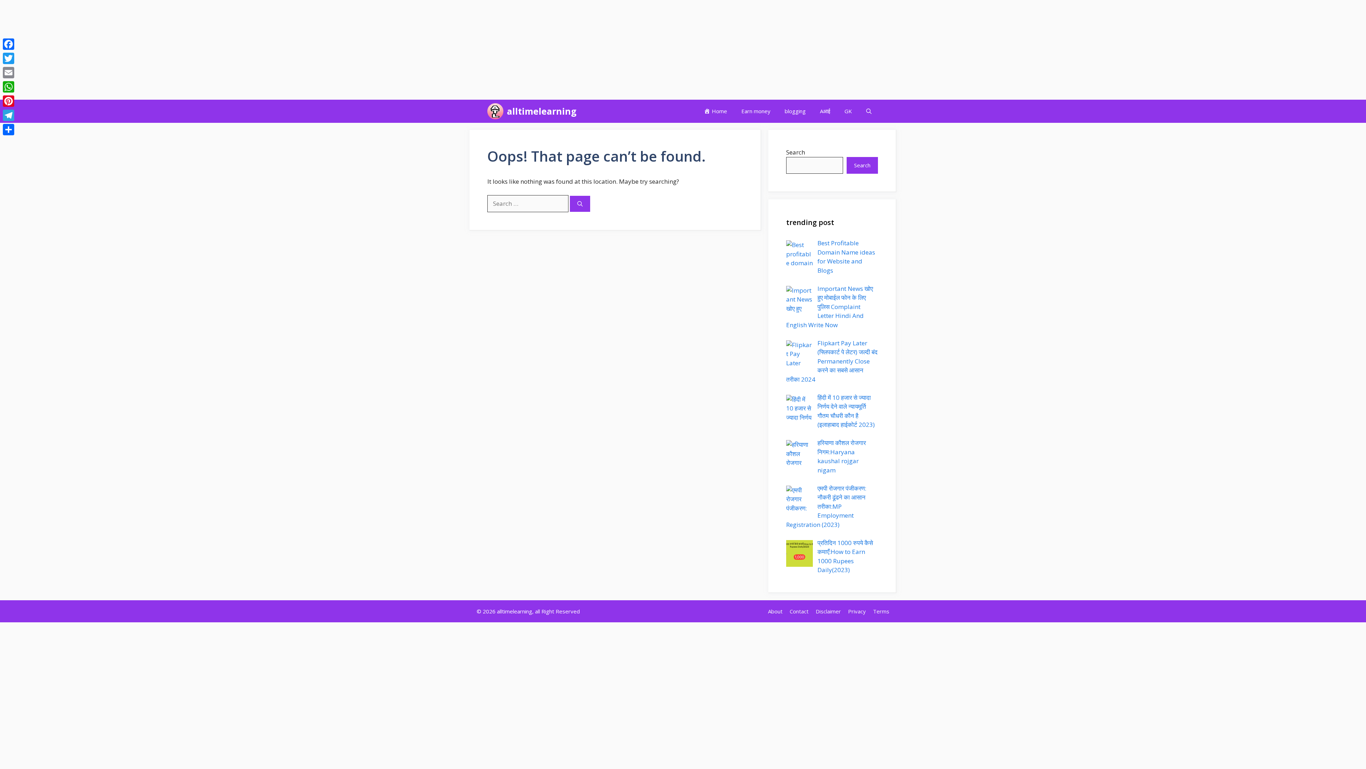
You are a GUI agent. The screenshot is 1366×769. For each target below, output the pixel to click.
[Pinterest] (8, 101)
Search (795, 152)
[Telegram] (8, 115)
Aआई (825, 111)
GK (848, 111)
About (775, 611)
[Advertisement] (213, 50)
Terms (881, 611)
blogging (795, 111)
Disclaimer (828, 611)
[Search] (580, 204)
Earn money (756, 111)
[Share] (8, 129)
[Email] (8, 73)
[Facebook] (8, 44)
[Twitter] (8, 58)
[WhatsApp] (8, 87)
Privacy (857, 611)
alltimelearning (542, 111)
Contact (799, 611)
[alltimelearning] (495, 111)
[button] (869, 111)
